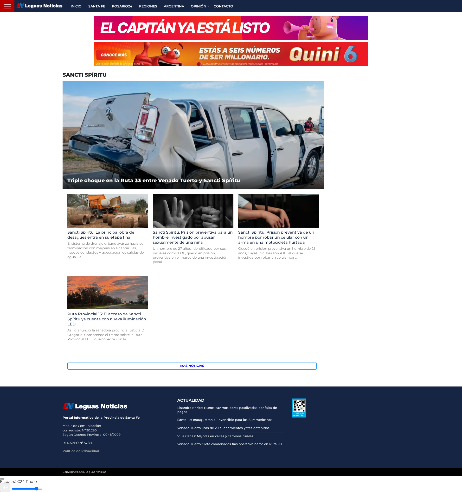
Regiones (148, 6)
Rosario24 (122, 6)
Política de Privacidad (81, 451)
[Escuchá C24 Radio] (2, 479)
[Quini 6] (231, 54)
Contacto (223, 6)
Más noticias (192, 365)
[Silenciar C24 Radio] (5, 488)
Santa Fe (96, 6)
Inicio (76, 6)
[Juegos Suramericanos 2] (231, 28)
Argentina (174, 6)
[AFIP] (299, 416)
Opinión (198, 6)
